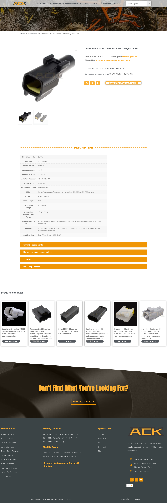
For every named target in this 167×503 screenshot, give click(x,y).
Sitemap (137, 499)
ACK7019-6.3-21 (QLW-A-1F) (121, 74)
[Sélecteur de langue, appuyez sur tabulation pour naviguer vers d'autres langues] (129, 485)
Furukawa (120, 60)
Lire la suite (11, 341)
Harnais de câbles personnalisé (37, 252)
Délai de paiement (31, 266)
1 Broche (100, 60)
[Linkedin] (132, 480)
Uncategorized (129, 57)
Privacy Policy (125, 499)
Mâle (128, 60)
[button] (76, 51)
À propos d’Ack (109, 4)
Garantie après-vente (33, 245)
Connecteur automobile (64, 4)
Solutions (91, 4)
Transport (28, 259)
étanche (110, 60)
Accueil (41, 4)
